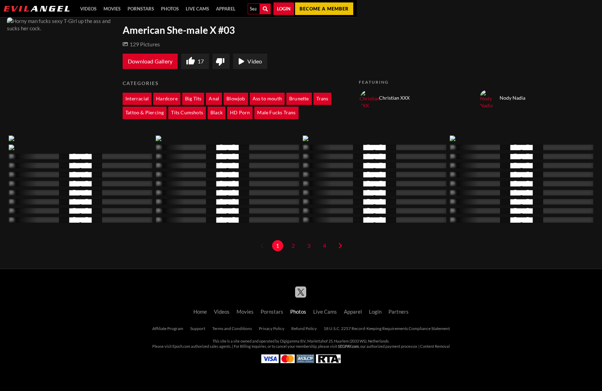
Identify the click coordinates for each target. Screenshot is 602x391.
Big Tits (193, 98)
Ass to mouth (267, 98)
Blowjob (235, 98)
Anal (214, 98)
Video (254, 61)
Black (216, 112)
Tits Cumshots (187, 112)
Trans (322, 98)
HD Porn (240, 112)
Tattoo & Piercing (144, 112)
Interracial (137, 98)
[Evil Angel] (36, 8)
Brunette (299, 98)
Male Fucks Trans (276, 112)
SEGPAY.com (348, 346)
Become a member (324, 8)
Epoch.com (181, 346)
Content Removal (435, 346)
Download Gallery (150, 61)
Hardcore (167, 98)
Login (284, 8)
